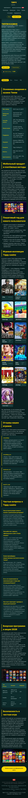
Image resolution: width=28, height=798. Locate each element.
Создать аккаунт (16, 16)
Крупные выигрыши (18, 7)
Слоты (18, 10)
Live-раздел (10, 13)
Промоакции (12, 10)
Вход (9, 16)
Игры (11, 80)
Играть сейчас (6, 67)
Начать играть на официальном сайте (14, 769)
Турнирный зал (17, 13)
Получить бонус (15, 67)
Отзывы (16, 80)
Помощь (23, 10)
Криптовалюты (7, 7)
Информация (5, 80)
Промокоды (5, 10)
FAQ (21, 80)
